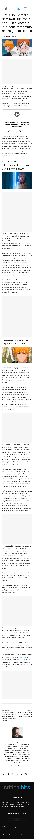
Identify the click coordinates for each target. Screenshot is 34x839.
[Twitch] (21, 774)
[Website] (22, 765)
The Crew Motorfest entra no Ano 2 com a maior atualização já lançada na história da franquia (9, 716)
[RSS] (17, 774)
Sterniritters (22, 657)
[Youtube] (3, 778)
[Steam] (15, 765)
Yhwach (11, 657)
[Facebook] (8, 774)
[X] (18, 765)
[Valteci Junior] (17, 732)
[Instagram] (12, 765)
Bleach (4, 573)
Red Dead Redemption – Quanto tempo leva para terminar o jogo (25, 714)
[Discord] (3, 774)
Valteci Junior (6, 36)
